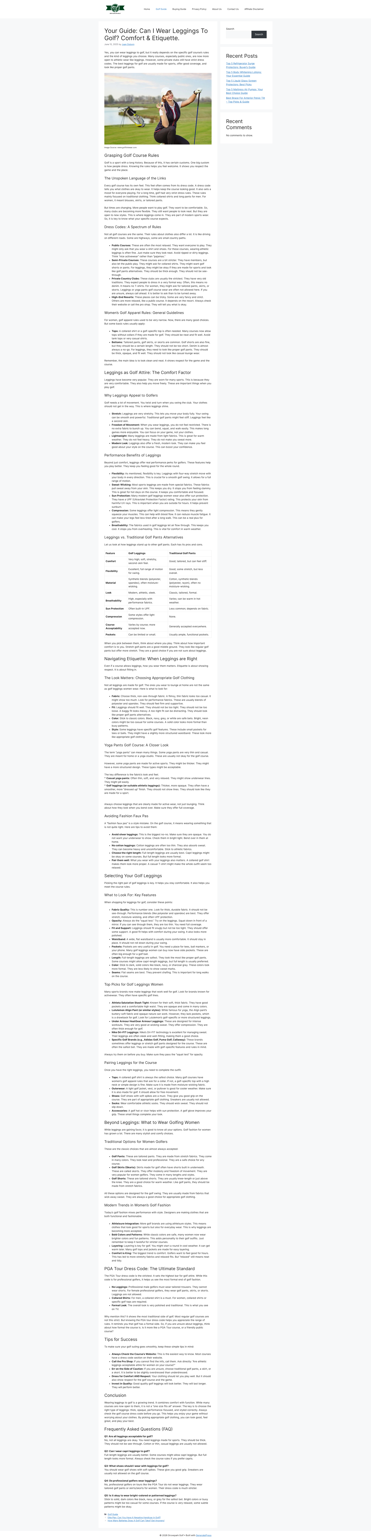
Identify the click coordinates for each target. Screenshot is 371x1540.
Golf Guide (161, 9)
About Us (217, 9)
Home (147, 9)
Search (230, 28)
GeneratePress (203, 1535)
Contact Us (233, 9)
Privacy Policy (199, 9)
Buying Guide (179, 9)
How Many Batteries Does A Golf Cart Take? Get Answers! (136, 1520)
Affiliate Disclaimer (254, 9)
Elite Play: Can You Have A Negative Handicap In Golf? (134, 1517)
